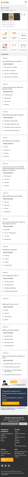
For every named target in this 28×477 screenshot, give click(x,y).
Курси (2, 439)
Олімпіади (17, 442)
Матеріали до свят (19, 453)
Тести (16, 435)
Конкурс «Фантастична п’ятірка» (20, 456)
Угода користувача (5, 473)
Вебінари (3, 435)
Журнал (16, 431)
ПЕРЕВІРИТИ (23, 423)
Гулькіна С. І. (5, 21)
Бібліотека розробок (20, 433)
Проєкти (17, 439)
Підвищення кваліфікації (7, 433)
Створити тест (10, 403)
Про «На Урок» (4, 451)
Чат (16, 444)
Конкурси (17, 440)
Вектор (2, 440)
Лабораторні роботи (20, 437)
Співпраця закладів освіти (5, 454)
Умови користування (14, 473)
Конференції (4, 437)
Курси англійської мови (20, 446)
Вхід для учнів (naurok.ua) (21, 451)
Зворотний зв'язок (5, 459)
